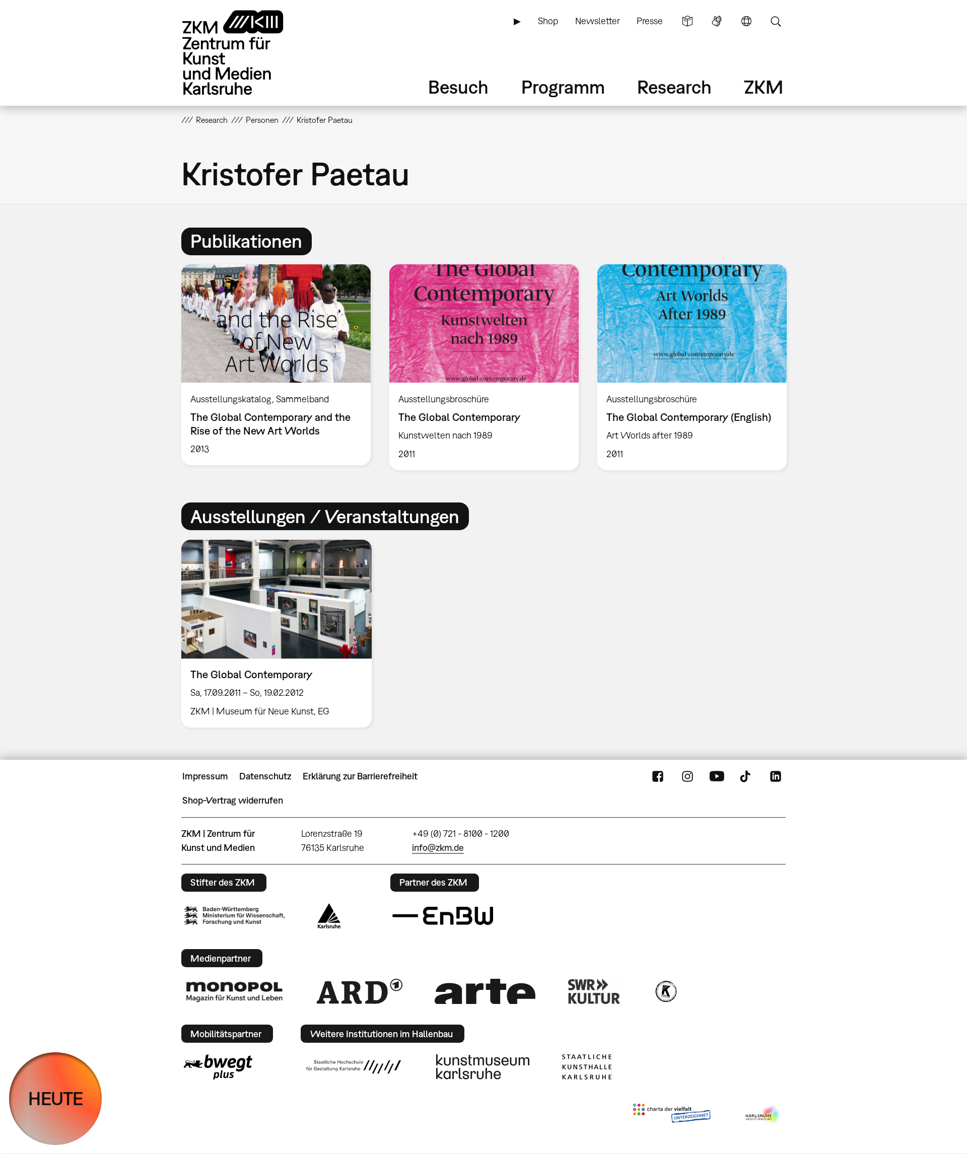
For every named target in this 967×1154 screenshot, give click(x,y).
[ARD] (359, 991)
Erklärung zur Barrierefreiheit (360, 776)
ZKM (763, 87)
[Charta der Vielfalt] (671, 1115)
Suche (776, 21)
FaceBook (658, 776)
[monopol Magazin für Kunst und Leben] (234, 991)
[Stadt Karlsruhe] (329, 915)
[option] (276, 364)
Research (674, 87)
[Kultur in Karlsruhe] (665, 991)
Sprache (746, 21)
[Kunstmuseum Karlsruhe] (482, 1066)
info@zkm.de (438, 847)
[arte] (485, 991)
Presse (650, 21)
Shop (548, 21)
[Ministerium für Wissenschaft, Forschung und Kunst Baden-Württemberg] (234, 915)
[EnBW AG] (442, 916)
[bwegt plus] (218, 1066)
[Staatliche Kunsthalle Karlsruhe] (586, 1066)
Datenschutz (265, 776)
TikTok (746, 776)
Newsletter (597, 21)
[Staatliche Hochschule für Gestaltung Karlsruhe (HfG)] (353, 1066)
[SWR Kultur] (594, 991)
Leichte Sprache (687, 21)
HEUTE (55, 1098)
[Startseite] (246, 52)
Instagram (687, 776)
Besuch (458, 87)
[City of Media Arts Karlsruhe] (763, 1115)
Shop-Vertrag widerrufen (232, 800)
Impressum (205, 776)
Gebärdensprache (717, 21)
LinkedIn (776, 776)
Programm (563, 87)
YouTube (717, 776)
